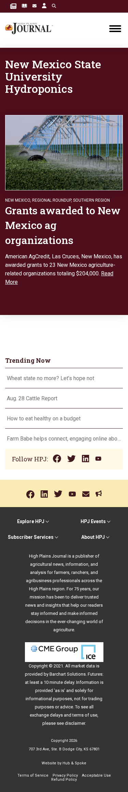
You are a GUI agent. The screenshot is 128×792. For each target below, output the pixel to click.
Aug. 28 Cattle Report (32, 398)
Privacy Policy (65, 775)
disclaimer (75, 723)
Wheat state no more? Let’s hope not (51, 378)
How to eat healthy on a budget (44, 418)
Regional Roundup (51, 200)
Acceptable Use (96, 775)
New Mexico (17, 200)
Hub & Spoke (74, 763)
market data (83, 665)
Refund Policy (64, 779)
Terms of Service (32, 775)
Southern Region (91, 200)
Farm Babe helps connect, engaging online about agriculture (64, 438)
